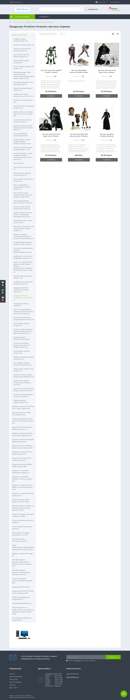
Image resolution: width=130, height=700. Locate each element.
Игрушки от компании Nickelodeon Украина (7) (20, 471)
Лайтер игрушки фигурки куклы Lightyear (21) (22, 174)
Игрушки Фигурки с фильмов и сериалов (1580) (22, 515)
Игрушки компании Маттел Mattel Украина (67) (22, 453)
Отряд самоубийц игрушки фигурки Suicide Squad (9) (23, 243)
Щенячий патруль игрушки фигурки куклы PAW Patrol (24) (24, 376)
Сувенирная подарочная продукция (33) (21, 598)
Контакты (12, 685)
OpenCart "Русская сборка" (23, 695)
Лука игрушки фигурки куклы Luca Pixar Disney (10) (23, 202)
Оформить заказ (116, 10)
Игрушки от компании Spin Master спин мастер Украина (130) (22, 487)
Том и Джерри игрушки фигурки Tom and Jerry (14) (23, 364)
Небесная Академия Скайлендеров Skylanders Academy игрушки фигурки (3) (24, 236)
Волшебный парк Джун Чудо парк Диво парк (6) (23, 83)
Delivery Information (15, 676)
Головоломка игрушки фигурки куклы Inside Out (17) (24, 95)
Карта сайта (13, 688)
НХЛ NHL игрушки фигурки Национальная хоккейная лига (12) (20, 572)
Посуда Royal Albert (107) (21, 587)
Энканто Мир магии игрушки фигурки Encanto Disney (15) (23, 389)
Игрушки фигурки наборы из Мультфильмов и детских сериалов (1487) (22, 508)
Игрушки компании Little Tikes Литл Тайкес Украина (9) (23, 407)
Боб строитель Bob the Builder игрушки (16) (21, 56)
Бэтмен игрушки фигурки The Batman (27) (24, 67)
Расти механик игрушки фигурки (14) (22, 324)
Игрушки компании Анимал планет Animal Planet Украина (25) (23, 421)
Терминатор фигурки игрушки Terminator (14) (24, 358)
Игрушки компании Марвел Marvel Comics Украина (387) (22, 447)
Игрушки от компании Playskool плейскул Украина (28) (22, 479)
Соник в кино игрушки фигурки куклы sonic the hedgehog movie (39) (22, 345)
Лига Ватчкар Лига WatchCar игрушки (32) (23, 180)
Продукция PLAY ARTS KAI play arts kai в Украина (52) (23, 592)
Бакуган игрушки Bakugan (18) (24, 45)
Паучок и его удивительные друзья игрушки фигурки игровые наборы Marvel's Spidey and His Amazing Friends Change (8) (23, 267)
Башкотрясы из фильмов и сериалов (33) (22, 619)
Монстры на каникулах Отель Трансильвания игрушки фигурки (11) (24, 228)
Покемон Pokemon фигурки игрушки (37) (23, 277)
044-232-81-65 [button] (72, 674)
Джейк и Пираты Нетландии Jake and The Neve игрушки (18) (23, 114)
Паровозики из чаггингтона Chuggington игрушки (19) (23, 257)
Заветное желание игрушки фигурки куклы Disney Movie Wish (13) (23, 128)
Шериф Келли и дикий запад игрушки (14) (23, 370)
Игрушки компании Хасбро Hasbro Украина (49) (22, 465)
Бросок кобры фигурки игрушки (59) (21, 61)
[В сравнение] (61, 44)
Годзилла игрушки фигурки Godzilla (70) (23, 89)
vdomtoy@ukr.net (72, 677)
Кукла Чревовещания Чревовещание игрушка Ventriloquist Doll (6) (23, 547)
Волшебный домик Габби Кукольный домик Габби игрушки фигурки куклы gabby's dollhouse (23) (24, 75)
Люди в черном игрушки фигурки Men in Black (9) (22, 208)
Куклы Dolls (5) (19, 163)
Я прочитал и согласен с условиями (81, 660)
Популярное (43, 17)
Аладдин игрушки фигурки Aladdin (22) (21, 40)
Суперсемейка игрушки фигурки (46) (22, 352)
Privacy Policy (78, 660)
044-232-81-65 (71, 671)
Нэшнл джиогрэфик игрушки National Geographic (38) (22, 581)
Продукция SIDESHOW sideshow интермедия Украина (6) (21, 290)
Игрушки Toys (18, 22)
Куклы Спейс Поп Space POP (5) (23, 168)
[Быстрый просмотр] (61, 47)
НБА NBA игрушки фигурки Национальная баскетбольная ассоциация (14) (22, 563)
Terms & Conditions (15, 682)
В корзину (51, 96)
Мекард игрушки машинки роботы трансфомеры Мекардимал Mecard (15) (23, 215)
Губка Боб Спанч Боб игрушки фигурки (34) (24, 107)
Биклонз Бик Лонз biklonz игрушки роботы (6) (22, 50)
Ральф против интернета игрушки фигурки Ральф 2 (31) (24, 318)
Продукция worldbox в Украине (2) (21, 305)
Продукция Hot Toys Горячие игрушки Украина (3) (23, 283)
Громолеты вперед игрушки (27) (23, 101)
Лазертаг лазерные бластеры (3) (22, 555)
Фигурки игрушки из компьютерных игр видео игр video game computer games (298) (23, 610)
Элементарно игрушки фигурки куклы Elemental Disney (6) (22, 383)
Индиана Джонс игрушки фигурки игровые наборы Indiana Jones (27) (22, 141)
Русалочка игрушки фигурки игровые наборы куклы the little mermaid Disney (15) (23, 331)
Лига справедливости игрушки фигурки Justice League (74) (22, 187)
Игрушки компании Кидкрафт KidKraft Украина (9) (23, 440)
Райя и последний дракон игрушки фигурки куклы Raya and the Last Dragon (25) (23, 311)
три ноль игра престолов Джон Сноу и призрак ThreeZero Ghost (107, 72)
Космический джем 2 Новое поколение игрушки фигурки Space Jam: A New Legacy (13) (23, 156)
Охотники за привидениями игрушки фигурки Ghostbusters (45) (23, 250)
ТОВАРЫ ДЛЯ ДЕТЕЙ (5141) (21, 603)
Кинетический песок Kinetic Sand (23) (22, 528)
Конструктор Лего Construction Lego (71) (20, 540)
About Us (12, 674)
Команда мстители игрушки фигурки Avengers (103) (23, 148)
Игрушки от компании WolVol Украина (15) (23, 494)
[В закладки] (61, 41)
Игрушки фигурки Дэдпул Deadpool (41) (21, 401)
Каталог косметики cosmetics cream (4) (22, 521)
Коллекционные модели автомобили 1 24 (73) (21, 534)
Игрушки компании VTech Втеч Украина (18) (21, 414)
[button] (16, 2)
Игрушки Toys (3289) (19, 35)
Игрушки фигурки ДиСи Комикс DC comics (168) (20, 501)
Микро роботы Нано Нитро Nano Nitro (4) (23, 221)
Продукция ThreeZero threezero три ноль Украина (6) (23, 298)
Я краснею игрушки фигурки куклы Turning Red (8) (23, 395)
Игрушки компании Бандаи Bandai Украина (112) (22, 428)
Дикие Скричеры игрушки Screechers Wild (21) (23, 121)
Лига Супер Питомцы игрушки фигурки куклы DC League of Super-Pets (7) (23, 195)
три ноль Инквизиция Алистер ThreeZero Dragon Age (79, 72)
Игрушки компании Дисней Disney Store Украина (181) (22, 434)
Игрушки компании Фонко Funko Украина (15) (22, 459)
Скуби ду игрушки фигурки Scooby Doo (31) (22, 338)
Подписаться (113, 657)
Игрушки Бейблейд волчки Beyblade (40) (21, 135)
